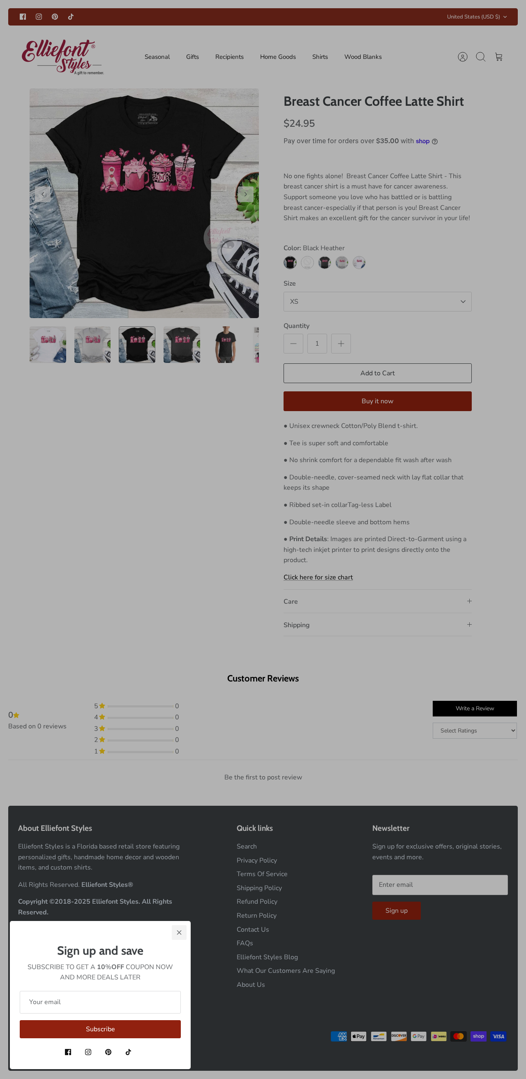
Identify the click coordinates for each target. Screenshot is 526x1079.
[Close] (179, 932)
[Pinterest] (108, 1052)
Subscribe (100, 1029)
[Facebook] (68, 1052)
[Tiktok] (128, 1052)
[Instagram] (88, 1052)
